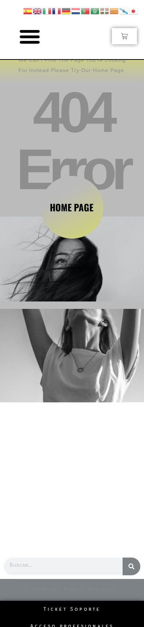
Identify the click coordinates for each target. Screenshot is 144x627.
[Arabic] (95, 10)
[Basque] (105, 10)
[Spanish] (28, 10)
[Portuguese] (85, 10)
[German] (66, 10)
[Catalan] (114, 10)
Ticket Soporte (72, 609)
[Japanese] (133, 10)
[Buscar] (131, 566)
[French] (57, 10)
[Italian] (47, 10)
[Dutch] (76, 10)
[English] (37, 10)
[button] (30, 36)
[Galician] (124, 10)
